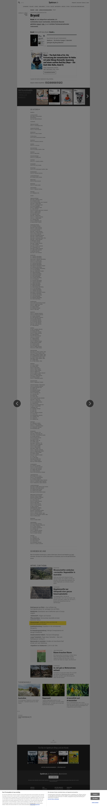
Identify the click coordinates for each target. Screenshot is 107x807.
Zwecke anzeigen (95, 802)
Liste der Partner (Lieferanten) (53, 799)
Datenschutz (32, 804)
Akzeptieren (95, 794)
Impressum (37, 804)
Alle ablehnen (95, 798)
